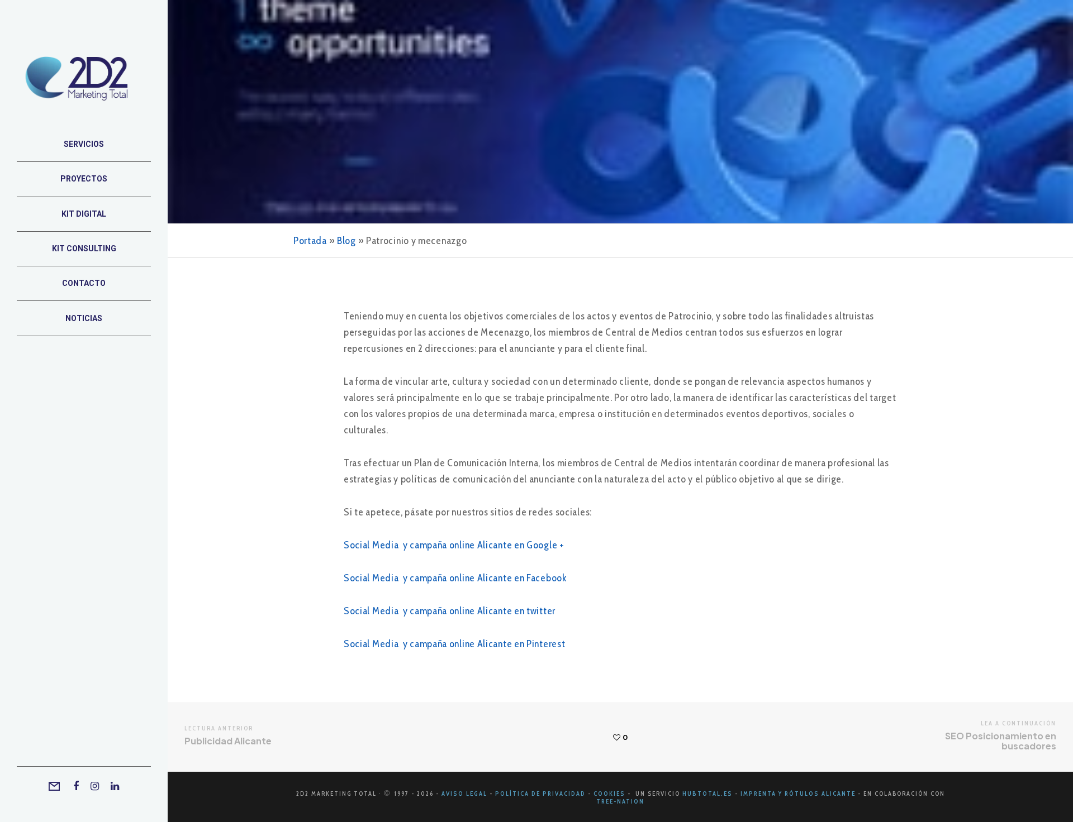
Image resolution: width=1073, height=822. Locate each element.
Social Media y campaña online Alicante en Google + (454, 545)
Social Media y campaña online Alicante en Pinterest (454, 644)
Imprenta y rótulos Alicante (799, 793)
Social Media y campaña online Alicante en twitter (450, 611)
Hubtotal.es (707, 793)
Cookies (609, 793)
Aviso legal (464, 793)
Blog (346, 241)
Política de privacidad (540, 793)
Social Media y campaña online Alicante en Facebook (455, 578)
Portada (310, 241)
